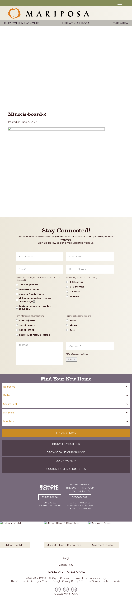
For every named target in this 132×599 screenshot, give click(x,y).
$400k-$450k (27, 320)
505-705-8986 (49, 497)
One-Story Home (28, 284)
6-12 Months (77, 286)
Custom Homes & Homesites (66, 468)
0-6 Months (76, 282)
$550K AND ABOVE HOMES (34, 335)
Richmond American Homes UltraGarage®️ (35, 300)
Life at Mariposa (76, 23)
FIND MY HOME (66, 432)
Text (72, 330)
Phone (73, 325)
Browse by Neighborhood (66, 452)
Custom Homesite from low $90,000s (35, 307)
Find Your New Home (21, 23)
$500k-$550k (27, 330)
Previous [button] (5, 536)
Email (73, 320)
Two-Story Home (29, 289)
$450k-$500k (27, 325)
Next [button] (127, 536)
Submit (71, 359)
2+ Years (74, 296)
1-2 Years (75, 291)
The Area (120, 23)
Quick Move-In (66, 460)
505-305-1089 (79, 497)
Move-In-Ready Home (31, 294)
